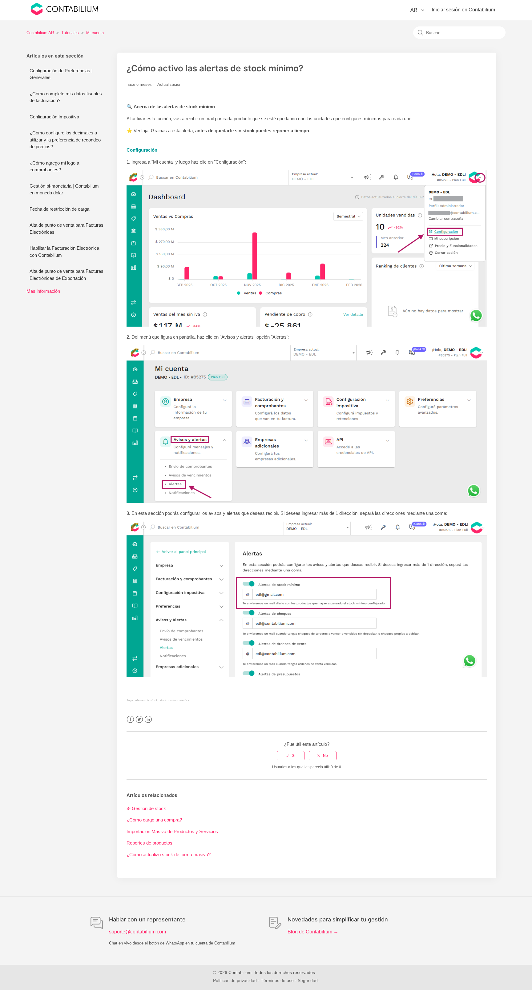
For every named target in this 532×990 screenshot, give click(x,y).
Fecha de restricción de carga (59, 209)
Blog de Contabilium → (313, 931)
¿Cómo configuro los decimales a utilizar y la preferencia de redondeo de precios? (65, 139)
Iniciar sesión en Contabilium (463, 9)
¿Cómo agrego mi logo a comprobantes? (54, 166)
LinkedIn (148, 719)
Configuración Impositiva (54, 116)
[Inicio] (65, 13)
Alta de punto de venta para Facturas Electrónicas (66, 228)
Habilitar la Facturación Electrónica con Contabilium (64, 251)
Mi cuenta (95, 32)
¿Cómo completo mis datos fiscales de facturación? (66, 97)
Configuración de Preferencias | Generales (61, 74)
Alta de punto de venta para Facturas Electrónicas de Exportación (66, 274)
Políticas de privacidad (235, 980)
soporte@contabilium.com (137, 931)
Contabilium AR (40, 32)
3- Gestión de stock (146, 808)
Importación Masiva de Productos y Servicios (172, 831)
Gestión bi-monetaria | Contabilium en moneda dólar (64, 189)
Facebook (130, 719)
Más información (43, 291)
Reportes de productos (149, 842)
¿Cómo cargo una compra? (154, 819)
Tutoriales (70, 32)
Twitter (139, 719)
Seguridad (308, 980)
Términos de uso (277, 980)
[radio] (290, 755)
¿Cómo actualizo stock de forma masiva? (169, 854)
